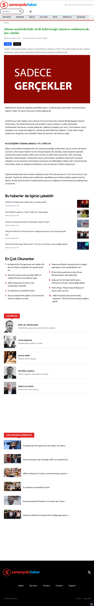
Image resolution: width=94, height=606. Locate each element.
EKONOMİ (20, 17)
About (21, 585)
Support (72, 585)
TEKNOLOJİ (67, 17)
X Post (17, 44)
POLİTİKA (44, 17)
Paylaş (7, 44)
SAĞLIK (32, 17)
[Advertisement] (47, 414)
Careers (46, 585)
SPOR (55, 17)
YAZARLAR (81, 17)
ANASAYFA (6, 17)
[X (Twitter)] (89, 572)
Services (33, 585)
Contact (59, 585)
